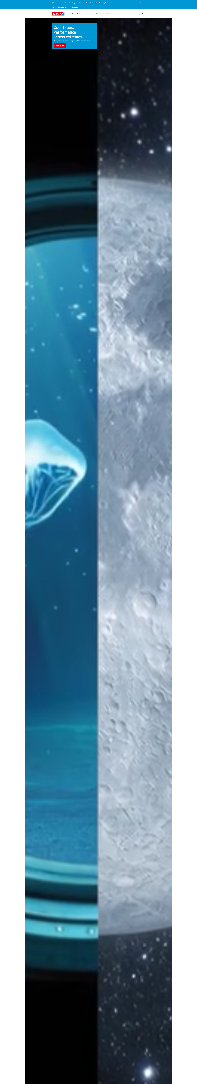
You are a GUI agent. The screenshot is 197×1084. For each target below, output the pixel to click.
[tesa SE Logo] (58, 14)
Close (141, 3)
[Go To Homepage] (53, 7)
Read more (59, 38)
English (105, 3)
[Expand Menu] (48, 13)
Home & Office (62, 7)
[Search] (138, 14)
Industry (75, 7)
